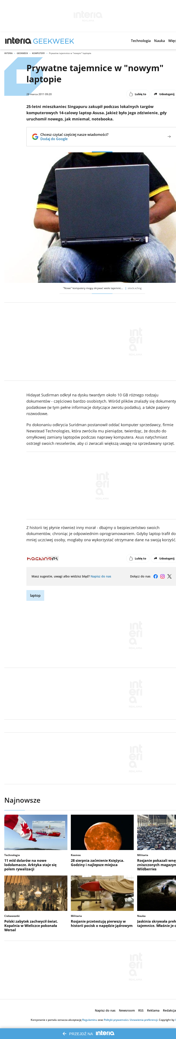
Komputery (38, 53)
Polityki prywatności (116, 1020)
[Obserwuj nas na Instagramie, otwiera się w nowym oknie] (162, 576)
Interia (8, 53)
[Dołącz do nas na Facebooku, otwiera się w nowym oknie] (155, 576)
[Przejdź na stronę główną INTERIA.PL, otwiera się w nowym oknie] (18, 40)
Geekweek (22, 53)
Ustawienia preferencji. (144, 1019)
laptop (35, 595)
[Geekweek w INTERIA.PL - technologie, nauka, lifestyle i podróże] (53, 40)
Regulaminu (89, 1020)
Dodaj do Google (74, 139)
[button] (140, 41)
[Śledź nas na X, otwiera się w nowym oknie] (169, 576)
